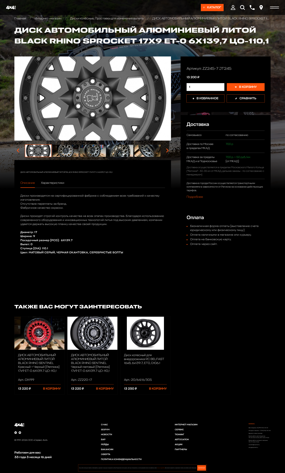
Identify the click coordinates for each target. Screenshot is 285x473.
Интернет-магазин (48, 18)
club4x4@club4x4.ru (254, 444)
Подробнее (195, 196)
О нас (104, 425)
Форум (105, 430)
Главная (20, 18)
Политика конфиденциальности (121, 459)
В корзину (52, 388)
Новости (106, 435)
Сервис (179, 430)
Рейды (105, 445)
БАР (103, 440)
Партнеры (181, 449)
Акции (178, 445)
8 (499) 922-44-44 (262, 427)
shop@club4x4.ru (253, 447)
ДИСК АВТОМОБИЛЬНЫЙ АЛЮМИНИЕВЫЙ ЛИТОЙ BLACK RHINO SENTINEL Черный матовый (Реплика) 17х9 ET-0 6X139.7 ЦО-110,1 (90, 363)
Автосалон (182, 440)
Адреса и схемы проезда (255, 433)
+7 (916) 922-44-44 (265, 430)
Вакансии (107, 449)
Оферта (105, 454)
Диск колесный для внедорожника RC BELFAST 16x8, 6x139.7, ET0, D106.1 (144, 359)
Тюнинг (179, 435)
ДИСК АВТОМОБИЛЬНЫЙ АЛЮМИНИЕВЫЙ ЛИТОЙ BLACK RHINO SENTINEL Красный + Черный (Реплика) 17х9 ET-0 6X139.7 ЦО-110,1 (39, 363)
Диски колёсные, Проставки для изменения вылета (106, 18)
